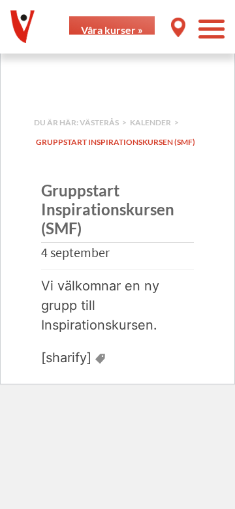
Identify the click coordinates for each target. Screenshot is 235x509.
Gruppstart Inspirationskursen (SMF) (115, 142)
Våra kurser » (112, 29)
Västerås (99, 122)
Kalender (150, 122)
